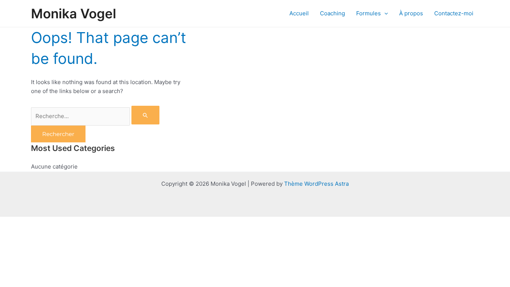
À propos (411, 13)
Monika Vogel (73, 13)
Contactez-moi (453, 13)
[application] (384, 13)
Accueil (299, 13)
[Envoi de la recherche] (145, 115)
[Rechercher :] (95, 116)
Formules (368, 13)
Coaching (332, 13)
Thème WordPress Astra (316, 183)
